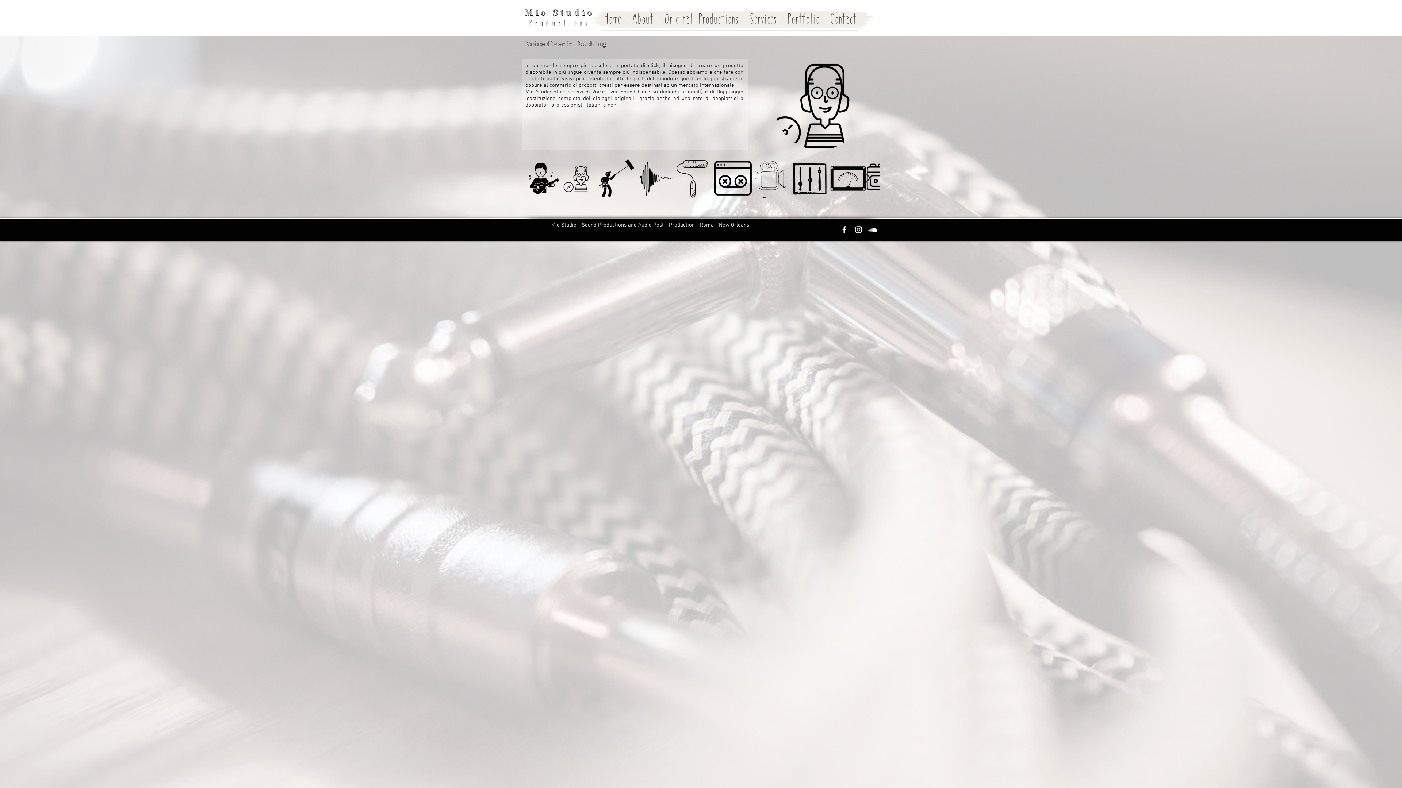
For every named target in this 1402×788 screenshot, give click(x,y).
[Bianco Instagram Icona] (858, 229)
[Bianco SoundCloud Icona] (872, 229)
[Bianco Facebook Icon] (844, 229)
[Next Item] (867, 178)
